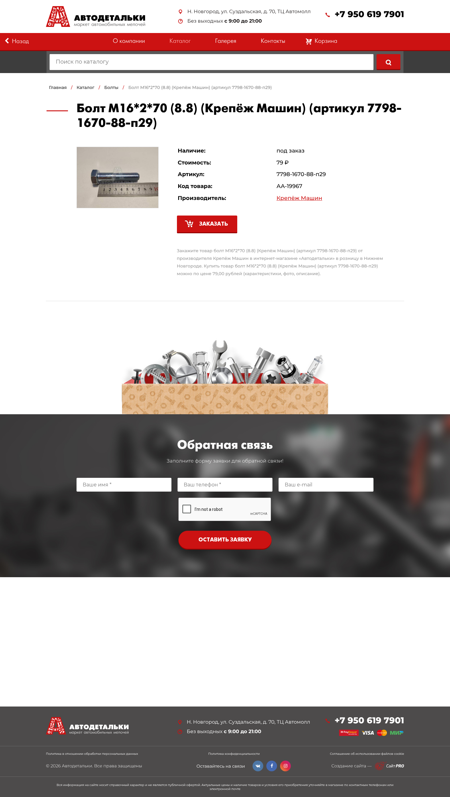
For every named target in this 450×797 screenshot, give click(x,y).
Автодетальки (77, 766)
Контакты (273, 41)
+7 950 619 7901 (369, 14)
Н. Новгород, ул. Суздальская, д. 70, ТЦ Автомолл (249, 12)
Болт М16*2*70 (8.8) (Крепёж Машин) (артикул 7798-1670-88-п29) (200, 87)
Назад (20, 42)
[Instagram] (285, 766)
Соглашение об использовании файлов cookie (367, 753)
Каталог (180, 41)
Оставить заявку (225, 540)
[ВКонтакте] (258, 766)
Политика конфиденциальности (234, 753)
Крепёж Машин (299, 198)
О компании (129, 41)
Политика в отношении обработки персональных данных (92, 753)
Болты (111, 87)
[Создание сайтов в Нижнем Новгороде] (389, 766)
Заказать (213, 224)
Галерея (225, 41)
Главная (58, 87)
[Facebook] (271, 766)
